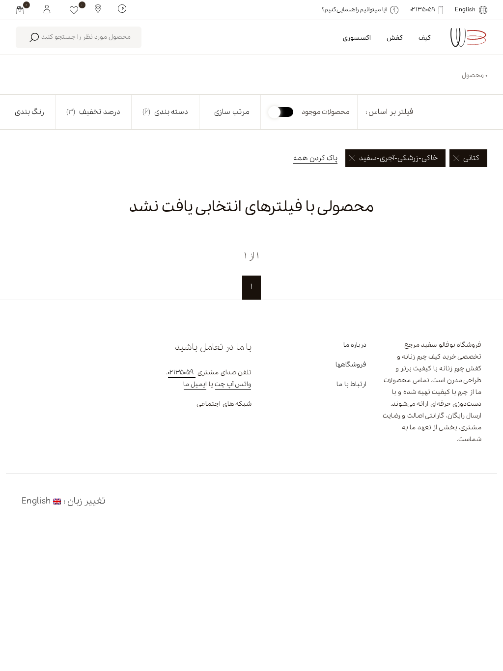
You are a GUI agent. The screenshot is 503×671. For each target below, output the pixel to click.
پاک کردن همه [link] (315, 158)
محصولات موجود (325, 112)
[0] (74, 10)
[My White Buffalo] (47, 8)
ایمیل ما (195, 384)
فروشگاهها (350, 364)
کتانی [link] (471, 158)
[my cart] (20, 10)
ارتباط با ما (351, 384)
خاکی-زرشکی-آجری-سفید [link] (398, 158)
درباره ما (354, 345)
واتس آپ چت (233, 384)
